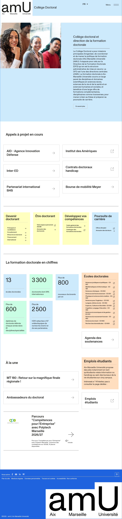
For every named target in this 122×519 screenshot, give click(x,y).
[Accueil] (16, 8)
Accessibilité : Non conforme (67, 478)
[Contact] (24, 474)
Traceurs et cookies (48, 478)
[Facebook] (12, 474)
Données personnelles (32, 478)
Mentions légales (17, 478)
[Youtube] (16, 474)
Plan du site (6, 478)
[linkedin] (20, 474)
